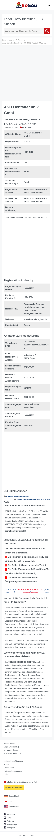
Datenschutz (9, 768)
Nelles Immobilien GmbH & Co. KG (33, 499)
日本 (10, 801)
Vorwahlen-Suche (11, 750)
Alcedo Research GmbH (17, 496)
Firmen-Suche (9, 744)
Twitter (9, 818)
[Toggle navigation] (49, 5)
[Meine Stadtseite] (27, 4)
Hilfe (5, 774)
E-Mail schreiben (13, 787)
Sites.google (11, 824)
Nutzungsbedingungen (13, 771)
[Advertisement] (27, 73)
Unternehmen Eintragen (13, 761)
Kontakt (7, 764)
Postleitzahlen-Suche (12, 753)
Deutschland (13, 796)
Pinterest (10, 821)
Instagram (10, 828)
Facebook (10, 814)
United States (14, 807)
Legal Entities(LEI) (11, 747)
